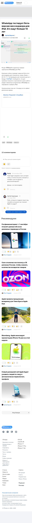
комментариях (16, 168)
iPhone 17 (21, 444)
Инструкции (22, 472)
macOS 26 (21, 442)
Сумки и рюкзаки (7, 458)
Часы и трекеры (6, 452)
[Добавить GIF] (9, 164)
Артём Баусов (7, 405)
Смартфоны (5, 448)
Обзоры (4, 439)
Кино (3, 485)
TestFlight (9, 79)
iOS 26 (20, 439)
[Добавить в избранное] (24, 38)
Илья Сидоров (7, 255)
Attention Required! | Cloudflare (13, 95)
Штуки (4, 456)
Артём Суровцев (12, 196)
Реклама (21, 485)
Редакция (22, 483)
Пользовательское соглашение (10, 492)
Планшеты (5, 450)
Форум (4, 478)
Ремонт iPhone (22, 479)
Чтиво (4, 483)
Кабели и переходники (5, 461)
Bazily (9, 173)
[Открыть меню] (2, 3)
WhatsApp (9, 142)
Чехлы (4, 454)
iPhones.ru (6, 508)
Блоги (4, 476)
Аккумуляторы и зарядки (6, 444)
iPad (3, 142)
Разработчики (22, 477)
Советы (21, 470)
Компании (5, 480)
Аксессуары (6, 474)
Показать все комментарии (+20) (16, 212)
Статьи (4, 470)
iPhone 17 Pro (22, 446)
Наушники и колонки (7, 442)
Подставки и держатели (5, 464)
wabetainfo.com (7, 97)
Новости (16, 142)
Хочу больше (16, 412)
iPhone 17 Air (22, 448)
